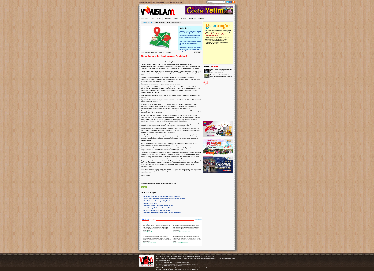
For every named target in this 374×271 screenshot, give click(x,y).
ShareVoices (192, 18)
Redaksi (145, 2)
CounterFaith (167, 18)
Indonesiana (144, 18)
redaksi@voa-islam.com (180, 269)
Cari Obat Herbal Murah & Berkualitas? (153, 235)
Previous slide (228, 31)
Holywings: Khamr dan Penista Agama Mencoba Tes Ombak (161, 196)
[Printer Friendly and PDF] (144, 187)
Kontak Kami (174, 256)
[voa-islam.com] (157, 11)
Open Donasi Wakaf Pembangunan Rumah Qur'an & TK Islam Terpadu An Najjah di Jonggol (217, 37)
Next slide (230, 31)
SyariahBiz (201, 18)
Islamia (159, 18)
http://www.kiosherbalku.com (149, 242)
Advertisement (151, 2)
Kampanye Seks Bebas (150, 203)
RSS (233, 1)
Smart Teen (150, 22)
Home (140, 2)
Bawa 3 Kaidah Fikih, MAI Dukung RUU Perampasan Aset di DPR (221, 70)
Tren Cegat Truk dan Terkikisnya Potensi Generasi (158, 205)
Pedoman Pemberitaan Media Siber (173, 2)
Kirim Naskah (159, 2)
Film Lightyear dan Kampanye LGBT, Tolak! (156, 201)
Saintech (176, 18)
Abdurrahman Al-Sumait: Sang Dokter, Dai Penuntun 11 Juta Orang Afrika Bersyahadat (190, 49)
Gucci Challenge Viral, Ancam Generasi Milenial (157, 208)
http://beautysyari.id (147, 231)
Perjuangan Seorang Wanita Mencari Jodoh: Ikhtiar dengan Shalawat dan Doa (190, 37)
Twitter (227, 1)
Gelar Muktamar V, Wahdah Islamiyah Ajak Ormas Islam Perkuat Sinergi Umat (221, 75)
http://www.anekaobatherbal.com (180, 242)
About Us (162, 256)
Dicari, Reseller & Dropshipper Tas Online (184, 224)
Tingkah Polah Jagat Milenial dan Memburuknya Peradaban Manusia (164, 198)
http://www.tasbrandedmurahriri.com (181, 231)
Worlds (152, 18)
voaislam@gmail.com (192, 269)
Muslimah (183, 18)
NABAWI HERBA (177, 235)
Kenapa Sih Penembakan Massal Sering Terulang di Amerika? (162, 212)
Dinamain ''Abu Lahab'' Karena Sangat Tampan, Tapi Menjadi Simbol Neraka (190, 32)
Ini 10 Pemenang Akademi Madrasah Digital (156, 210)
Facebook (230, 1)
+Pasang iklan (198, 219)
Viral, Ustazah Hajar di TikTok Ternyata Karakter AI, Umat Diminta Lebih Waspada (190, 43)
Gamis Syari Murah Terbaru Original (152, 224)
